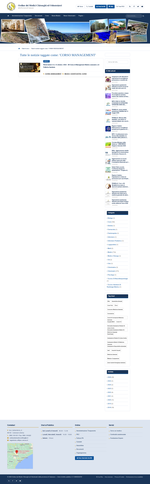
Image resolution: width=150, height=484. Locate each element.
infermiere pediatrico (115, 241)
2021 (109, 396)
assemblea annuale (117, 301)
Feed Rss (100, 477)
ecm (116, 305)
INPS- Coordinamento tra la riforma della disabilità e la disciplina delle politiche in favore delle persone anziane (120, 136)
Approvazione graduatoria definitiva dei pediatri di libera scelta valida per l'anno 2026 (120, 201)
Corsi (47, 15)
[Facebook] (134, 6)
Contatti (90, 6)
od (109, 260)
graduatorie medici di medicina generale (115, 343)
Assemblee (80, 445)
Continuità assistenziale (118, 434)
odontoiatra (75, 74)
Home (81, 6)
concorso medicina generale (115, 309)
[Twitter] (138, 6)
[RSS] (130, 6)
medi (109, 248)
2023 (109, 388)
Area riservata (109, 477)
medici (67, 74)
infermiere (111, 237)
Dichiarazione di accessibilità (134, 477)
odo (109, 263)
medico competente (113, 358)
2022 (109, 392)
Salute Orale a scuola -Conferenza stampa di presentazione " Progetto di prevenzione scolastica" (119, 168)
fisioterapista (112, 233)
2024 (109, 385)
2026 (109, 377)
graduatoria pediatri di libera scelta (117, 338)
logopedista (112, 244)
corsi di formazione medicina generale (115, 318)
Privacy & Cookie (119, 477)
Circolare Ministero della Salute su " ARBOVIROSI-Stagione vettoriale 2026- (119, 144)
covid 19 (119, 321)
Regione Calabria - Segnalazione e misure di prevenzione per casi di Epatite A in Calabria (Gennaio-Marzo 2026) (120, 177)
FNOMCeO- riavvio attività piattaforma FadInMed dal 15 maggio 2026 (120, 111)
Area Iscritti (101, 6)
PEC (77, 434)
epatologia (110, 334)
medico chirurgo (113, 256)
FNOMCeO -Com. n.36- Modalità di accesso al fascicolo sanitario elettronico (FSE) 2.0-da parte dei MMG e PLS (120, 185)
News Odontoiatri (69, 15)
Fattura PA (79, 438)
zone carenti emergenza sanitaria (116, 362)
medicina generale (112, 354)
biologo (110, 218)
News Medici (56, 15)
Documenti (38, 15)
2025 (109, 381)
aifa (108, 301)
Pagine (80, 15)
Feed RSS (121, 6)
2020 (109, 400)
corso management (53, 74)
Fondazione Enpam (116, 438)
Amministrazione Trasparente (22, 15)
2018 (109, 407)
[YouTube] (142, 6)
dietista (110, 225)
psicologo (111, 275)
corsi (84, 74)
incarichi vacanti (116, 350)
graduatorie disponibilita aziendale (116, 346)
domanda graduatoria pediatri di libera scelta (116, 326)
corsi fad (110, 305)
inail (108, 350)
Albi (112, 6)
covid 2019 (110, 322)
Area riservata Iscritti (85, 458)
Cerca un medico (116, 431)
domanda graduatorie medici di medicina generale (115, 330)
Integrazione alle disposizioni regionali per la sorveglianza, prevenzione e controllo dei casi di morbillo (120, 78)
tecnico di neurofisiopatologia (118, 278)
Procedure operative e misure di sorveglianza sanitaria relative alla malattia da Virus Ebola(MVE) (120, 95)
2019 (109, 403)
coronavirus (110, 313)
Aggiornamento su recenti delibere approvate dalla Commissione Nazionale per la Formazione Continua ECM (120, 160)
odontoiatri (111, 271)
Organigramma (81, 453)
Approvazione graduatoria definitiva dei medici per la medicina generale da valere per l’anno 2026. (120, 193)
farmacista (111, 229)
